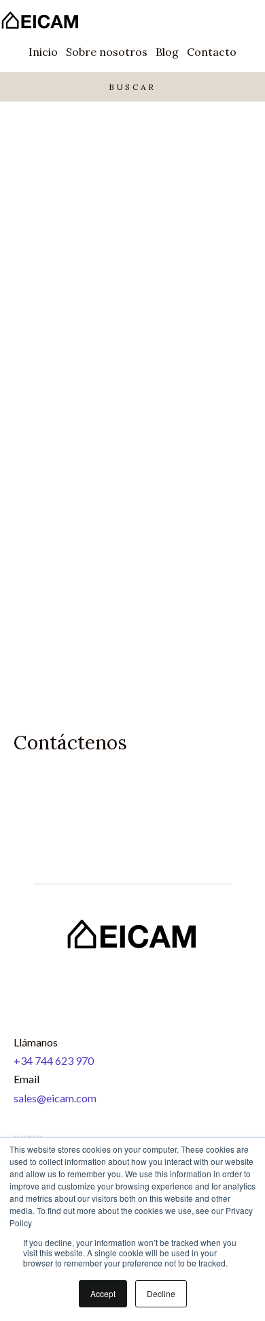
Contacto (211, 52)
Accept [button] (103, 1293)
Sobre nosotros (106, 52)
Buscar (132, 87)
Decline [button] (161, 1293)
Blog (167, 52)
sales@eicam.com (55, 1097)
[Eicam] (40, 21)
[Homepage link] (132, 963)
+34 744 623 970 (54, 1060)
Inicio (43, 52)
